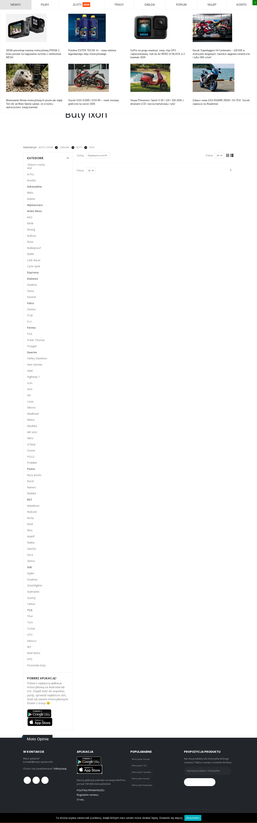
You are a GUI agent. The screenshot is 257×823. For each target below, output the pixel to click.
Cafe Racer (33, 260)
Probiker (32, 462)
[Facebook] (27, 780)
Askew (31, 199)
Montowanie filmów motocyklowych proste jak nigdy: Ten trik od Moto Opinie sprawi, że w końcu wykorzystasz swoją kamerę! (34, 103)
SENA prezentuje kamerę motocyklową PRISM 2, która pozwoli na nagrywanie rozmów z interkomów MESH (33, 54)
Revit (30, 524)
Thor (30, 616)
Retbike (31, 493)
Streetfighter (34, 585)
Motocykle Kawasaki (142, 785)
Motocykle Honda (141, 759)
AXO (29, 217)
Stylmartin (33, 591)
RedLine (32, 512)
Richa (30, 518)
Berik (30, 223)
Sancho (31, 548)
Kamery (10, 47)
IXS (29, 395)
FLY (29, 321)
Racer (30, 481)
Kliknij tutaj (60, 768)
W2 (29, 647)
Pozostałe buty (36, 665)
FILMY (45, 4)
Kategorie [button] (35, 158)
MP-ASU (32, 432)
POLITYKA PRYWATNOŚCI (90, 790)
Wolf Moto (33, 653)
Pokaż (209, 155)
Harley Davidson (37, 358)
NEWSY (16, 4)
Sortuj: (80, 155)
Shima (31, 561)
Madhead (33, 413)
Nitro (30, 438)
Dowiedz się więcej (170, 818)
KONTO (241, 4)
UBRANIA (64, 147)
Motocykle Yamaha (141, 772)
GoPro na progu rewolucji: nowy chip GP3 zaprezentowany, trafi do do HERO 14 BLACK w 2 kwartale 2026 (157, 54)
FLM (30, 315)
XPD (29, 659)
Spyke (30, 573)
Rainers (31, 487)
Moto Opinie (46, 147)
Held (30, 371)
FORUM (181, 4)
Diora (30, 291)
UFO (30, 634)
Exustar (31, 297)
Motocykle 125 (139, 765)
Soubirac (32, 579)
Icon (29, 383)
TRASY (119, 4)
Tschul (31, 628)
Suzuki (72, 96)
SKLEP (211, 4)
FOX (29, 334)
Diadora (32, 284)
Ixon (91, 147)
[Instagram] (45, 780)
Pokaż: (80, 170)
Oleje (71, 47)
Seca (30, 555)
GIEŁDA (149, 4)
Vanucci (31, 641)
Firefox (31, 309)
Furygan (32, 346)
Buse (30, 242)
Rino (30, 530)
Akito (30, 192)
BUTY (79, 147)
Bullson (31, 235)
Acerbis (31, 180)
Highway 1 (33, 377)
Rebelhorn (33, 506)
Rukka (30, 542)
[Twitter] (36, 780)
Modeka (32, 426)
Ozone (31, 450)
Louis (30, 401)
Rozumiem (192, 818)
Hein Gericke (34, 364)
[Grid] (228, 155)
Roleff (30, 536)
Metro (31, 419)
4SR (29, 168)
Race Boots (34, 475)
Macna (31, 407)
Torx (30, 622)
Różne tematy (13, 96)
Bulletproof (34, 248)
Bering (31, 229)
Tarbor (31, 604)
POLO (30, 456)
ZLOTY (81, 4)
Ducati (196, 47)
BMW (30, 254)
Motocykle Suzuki (141, 778)
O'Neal (31, 444)
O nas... (81, 799)
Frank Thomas (36, 340)
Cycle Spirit (33, 266)
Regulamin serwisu (87, 794)
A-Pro (30, 174)
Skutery (134, 96)
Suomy (31, 598)
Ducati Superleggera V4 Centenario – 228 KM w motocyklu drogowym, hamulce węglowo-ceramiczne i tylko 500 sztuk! (221, 54)
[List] (232, 155)
